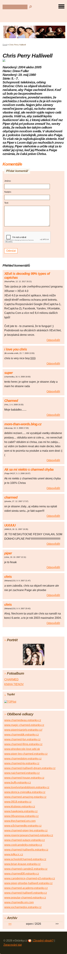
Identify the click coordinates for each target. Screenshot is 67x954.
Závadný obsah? (43, 940)
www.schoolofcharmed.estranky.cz (25, 859)
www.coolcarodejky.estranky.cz (23, 844)
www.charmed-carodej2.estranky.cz (25, 868)
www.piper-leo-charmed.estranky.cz (26, 753)
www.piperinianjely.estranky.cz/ (23, 729)
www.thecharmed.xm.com (20, 820)
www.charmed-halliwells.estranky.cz (26, 849)
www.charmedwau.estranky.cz (22, 720)
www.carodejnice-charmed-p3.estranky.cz (29, 878)
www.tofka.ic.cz (13, 854)
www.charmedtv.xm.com (19, 902)
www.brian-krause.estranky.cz (22, 864)
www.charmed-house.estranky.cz (24, 777)
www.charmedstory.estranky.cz (23, 758)
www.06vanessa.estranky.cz (21, 816)
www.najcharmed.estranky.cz (22, 772)
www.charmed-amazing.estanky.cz (25, 796)
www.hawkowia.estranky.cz (21, 811)
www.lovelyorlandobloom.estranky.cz (26, 787)
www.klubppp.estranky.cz (19, 806)
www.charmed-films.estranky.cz (23, 744)
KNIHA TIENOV (14, 684)
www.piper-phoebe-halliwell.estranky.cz (28, 883)
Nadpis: (8, 192)
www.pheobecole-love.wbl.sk (22, 749)
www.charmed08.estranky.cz (21, 873)
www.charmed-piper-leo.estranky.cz (26, 830)
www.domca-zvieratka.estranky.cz (24, 792)
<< (10, 923)
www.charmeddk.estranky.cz (21, 734)
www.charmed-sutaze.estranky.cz (24, 840)
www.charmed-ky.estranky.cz (21, 763)
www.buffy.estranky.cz (17, 782)
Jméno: (7, 181)
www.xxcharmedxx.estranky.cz (22, 907)
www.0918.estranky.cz (17, 801)
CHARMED (11, 679)
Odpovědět (53, 340)
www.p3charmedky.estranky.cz (23, 825)
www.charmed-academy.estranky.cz (26, 888)
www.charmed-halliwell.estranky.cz (25, 892)
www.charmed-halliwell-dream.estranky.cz (29, 768)
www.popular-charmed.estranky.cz (25, 897)
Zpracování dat (12, 944)
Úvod (5, 45)
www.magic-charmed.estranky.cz (24, 725)
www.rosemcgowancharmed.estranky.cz (28, 835)
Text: (6, 203)
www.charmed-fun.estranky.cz (22, 739)
